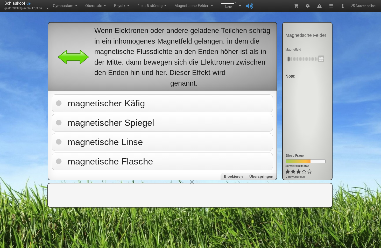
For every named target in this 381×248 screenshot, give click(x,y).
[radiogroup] (299, 172)
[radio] (287, 172)
